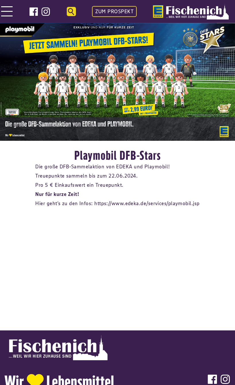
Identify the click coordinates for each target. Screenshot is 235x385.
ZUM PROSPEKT (114, 11)
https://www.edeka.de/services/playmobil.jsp (146, 203)
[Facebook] (33, 11)
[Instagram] (45, 11)
